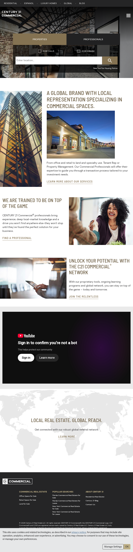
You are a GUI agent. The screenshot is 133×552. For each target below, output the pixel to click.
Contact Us (90, 504)
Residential (10, 4)
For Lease (78, 51)
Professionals (93, 39)
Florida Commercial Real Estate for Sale (66, 496)
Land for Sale (24, 504)
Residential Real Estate (95, 497)
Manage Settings (113, 546)
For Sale (39, 51)
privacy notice (79, 532)
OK (127, 546)
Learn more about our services (70, 181)
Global (68, 4)
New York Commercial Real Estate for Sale (66, 507)
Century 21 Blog (92, 500)
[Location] (57, 60)
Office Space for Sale (27, 496)
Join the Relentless (83, 296)
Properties (40, 39)
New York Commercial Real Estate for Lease (66, 513)
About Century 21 (94, 492)
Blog (82, 4)
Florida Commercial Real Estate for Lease (66, 502)
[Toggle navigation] (128, 14)
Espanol (29, 4)
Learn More (66, 436)
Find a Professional (17, 238)
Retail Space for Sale (27, 500)
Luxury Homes (49, 4)
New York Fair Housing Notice (105, 68)
